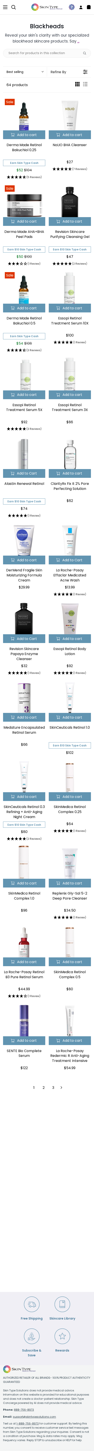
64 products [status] (17, 84)
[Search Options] (86, 53)
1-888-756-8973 (27, 1423)
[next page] (61, 1087)
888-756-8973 (24, 1410)
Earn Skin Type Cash (24, 163)
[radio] (77, 85)
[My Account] (79, 7)
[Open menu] (4, 7)
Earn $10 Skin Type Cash (24, 249)
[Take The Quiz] (70, 7)
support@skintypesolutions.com (34, 1417)
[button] (25, 72)
